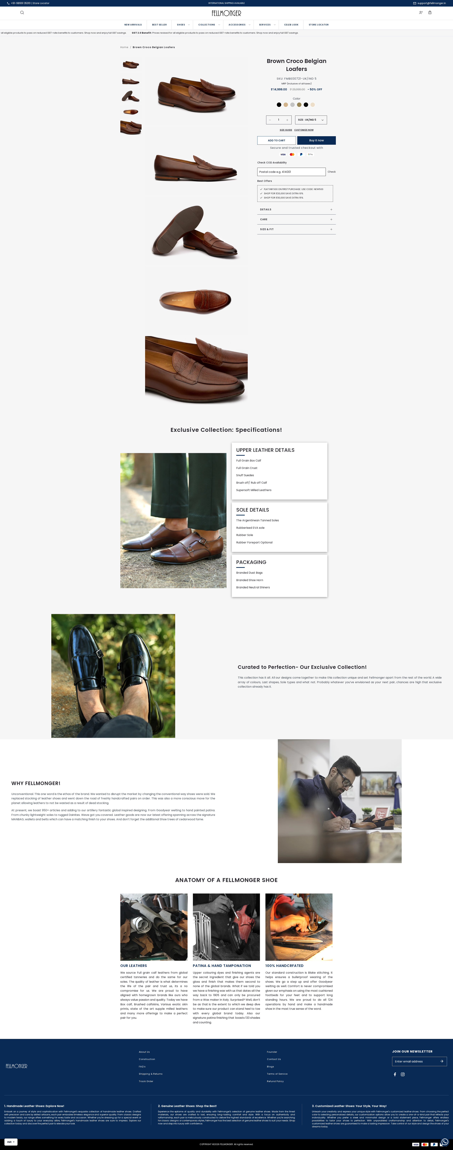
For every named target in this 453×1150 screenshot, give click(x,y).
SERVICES (265, 24)
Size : (301, 120)
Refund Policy (275, 1081)
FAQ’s (142, 1066)
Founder (272, 1051)
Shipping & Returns (151, 1073)
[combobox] (314, 120)
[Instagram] (403, 1074)
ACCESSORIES (237, 24)
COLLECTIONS (206, 24)
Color (296, 99)
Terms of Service (277, 1073)
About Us (144, 1051)
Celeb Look (291, 24)
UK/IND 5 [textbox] (310, 120)
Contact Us (274, 1059)
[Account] (421, 13)
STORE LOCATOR (319, 24)
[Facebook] (395, 1074)
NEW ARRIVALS (133, 24)
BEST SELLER (159, 24)
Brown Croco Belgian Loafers (154, 47)
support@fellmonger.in (432, 3)
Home (124, 47)
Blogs (270, 1066)
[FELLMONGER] (226, 13)
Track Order (146, 1081)
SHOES (181, 24)
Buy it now (316, 140)
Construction (147, 1059)
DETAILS (265, 209)
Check (332, 172)
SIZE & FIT (267, 229)
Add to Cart (276, 140)
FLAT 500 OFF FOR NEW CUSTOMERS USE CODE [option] (226, 3)
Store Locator (41, 3)
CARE (263, 219)
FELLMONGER (226, 1144)
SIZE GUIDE (286, 129)
